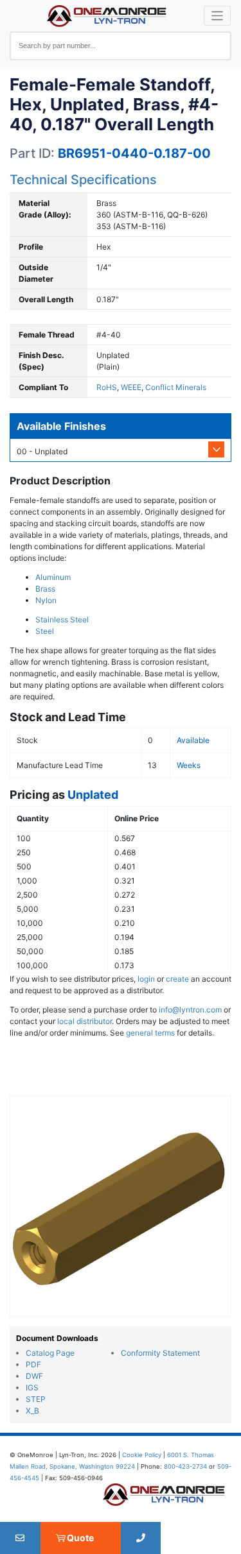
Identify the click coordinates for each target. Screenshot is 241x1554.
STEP (36, 1399)
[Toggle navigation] (217, 16)
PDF (33, 1364)
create (177, 979)
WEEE (131, 387)
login (146, 979)
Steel (44, 631)
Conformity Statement (160, 1353)
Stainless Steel (62, 619)
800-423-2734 (185, 1466)
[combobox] (120, 45)
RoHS (106, 387)
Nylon (46, 600)
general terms (150, 1032)
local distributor (84, 1021)
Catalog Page (50, 1353)
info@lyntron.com (190, 1009)
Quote (80, 1537)
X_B (32, 1410)
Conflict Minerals (175, 387)
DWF (34, 1376)
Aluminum (53, 577)
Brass (45, 588)
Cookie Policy (141, 1454)
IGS (32, 1387)
